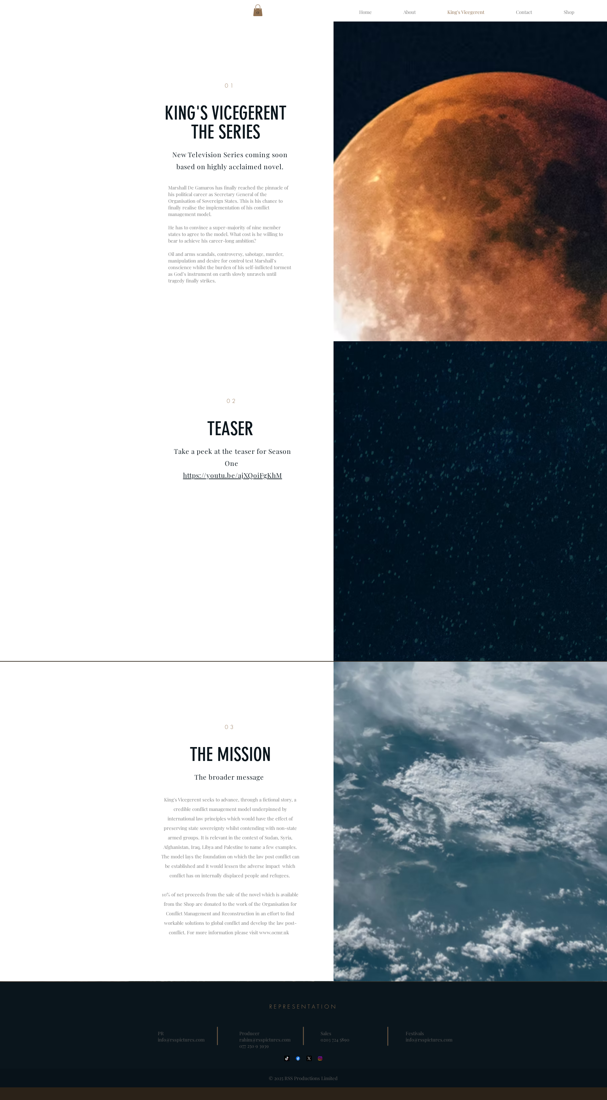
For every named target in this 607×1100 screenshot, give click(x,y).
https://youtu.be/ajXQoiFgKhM (232, 475)
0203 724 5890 (335, 1039)
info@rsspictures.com (181, 1039)
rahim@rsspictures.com (265, 1039)
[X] (309, 1058)
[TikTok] (287, 1058)
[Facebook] (298, 1058)
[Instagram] (320, 1058)
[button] (258, 10)
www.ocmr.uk (274, 932)
